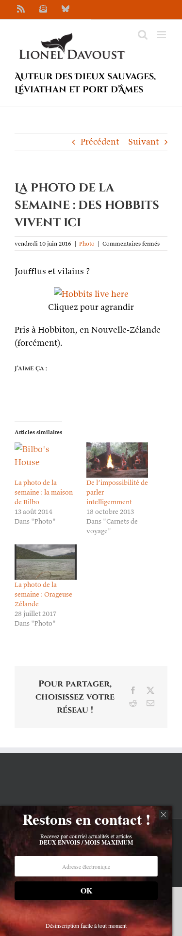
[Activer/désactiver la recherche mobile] (143, 34)
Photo (87, 243)
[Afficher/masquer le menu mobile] (162, 34)
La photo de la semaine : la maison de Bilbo (44, 492)
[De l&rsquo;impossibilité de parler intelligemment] (117, 460)
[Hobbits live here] (91, 293)
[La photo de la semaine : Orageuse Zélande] (46, 562)
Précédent (100, 141)
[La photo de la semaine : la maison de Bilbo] (46, 460)
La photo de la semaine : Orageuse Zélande (43, 594)
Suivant (143, 141)
